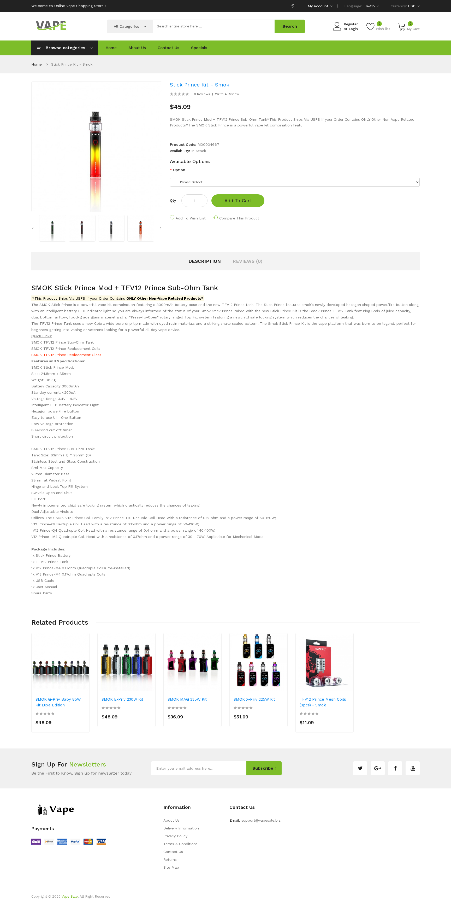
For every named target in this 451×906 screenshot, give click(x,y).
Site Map (171, 867)
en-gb (370, 6)
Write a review (227, 94)
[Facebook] (395, 768)
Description (204, 261)
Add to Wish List (191, 218)
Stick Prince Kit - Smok (71, 64)
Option (179, 170)
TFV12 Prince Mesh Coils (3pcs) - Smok (323, 702)
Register (351, 24)
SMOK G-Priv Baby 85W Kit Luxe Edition (58, 702)
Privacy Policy (175, 836)
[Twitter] (360, 768)
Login (353, 29)
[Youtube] (413, 768)
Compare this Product (239, 218)
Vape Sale (70, 896)
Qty (173, 200)
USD (412, 6)
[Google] (378, 768)
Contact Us (173, 852)
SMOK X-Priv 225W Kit (254, 699)
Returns (170, 859)
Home (36, 64)
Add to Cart (237, 200)
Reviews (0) (248, 261)
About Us (171, 820)
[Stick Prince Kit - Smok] (52, 228)
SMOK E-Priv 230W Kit (122, 699)
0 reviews (202, 94)
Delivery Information (181, 828)
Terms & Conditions (180, 844)
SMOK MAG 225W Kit (187, 699)
